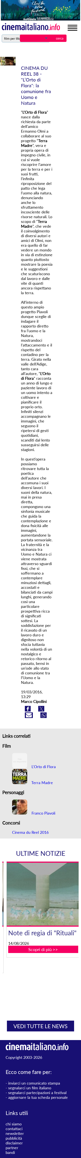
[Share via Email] (29, 716)
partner (12, 1147)
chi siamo (14, 1123)
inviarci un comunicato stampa (34, 1083)
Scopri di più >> (43, 949)
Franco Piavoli (42, 813)
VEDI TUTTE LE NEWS (40, 1026)
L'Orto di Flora (43, 766)
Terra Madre (41, 782)
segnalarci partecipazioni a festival (37, 1092)
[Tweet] (41, 710)
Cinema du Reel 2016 (30, 832)
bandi (10, 1152)
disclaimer (14, 1143)
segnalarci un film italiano (29, 1087)
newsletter (15, 1133)
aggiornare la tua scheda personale (38, 1097)
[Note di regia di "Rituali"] (43, 894)
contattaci (14, 1128)
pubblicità (14, 1138)
